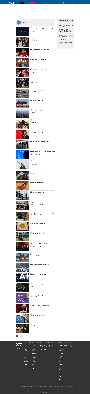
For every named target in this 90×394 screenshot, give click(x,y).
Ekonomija (25, 346)
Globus (31, 58)
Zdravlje (49, 343)
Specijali (48, 382)
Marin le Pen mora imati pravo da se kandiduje (39, 305)
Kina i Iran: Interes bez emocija (36, 100)
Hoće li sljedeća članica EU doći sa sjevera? (39, 90)
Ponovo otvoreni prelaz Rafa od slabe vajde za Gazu (40, 120)
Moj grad (61, 342)
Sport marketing (34, 368)
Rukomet (33, 352)
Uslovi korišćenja (37, 386)
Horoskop (49, 352)
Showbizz (45, 349)
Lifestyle (49, 342)
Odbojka (33, 360)
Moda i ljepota (49, 346)
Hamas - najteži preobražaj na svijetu (37, 233)
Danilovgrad (61, 353)
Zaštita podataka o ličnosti (55, 388)
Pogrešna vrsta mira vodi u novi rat (37, 202)
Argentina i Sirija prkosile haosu (36, 172)
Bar (59, 346)
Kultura (25, 349)
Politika (25, 343)
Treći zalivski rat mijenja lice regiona (37, 110)
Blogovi (39, 382)
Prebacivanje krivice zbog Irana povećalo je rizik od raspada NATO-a (42, 80)
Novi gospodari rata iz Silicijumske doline (38, 59)
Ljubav (49, 350)
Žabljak (60, 379)
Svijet (41, 342)
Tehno (25, 357)
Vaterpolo (34, 353)
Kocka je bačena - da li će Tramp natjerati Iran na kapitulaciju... (40, 244)
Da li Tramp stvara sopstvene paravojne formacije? (40, 141)
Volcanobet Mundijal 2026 (34, 345)
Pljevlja (60, 369)
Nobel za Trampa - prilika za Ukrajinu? (37, 223)
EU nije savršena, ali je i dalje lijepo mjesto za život (40, 295)
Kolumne (57, 342)
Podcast (25, 350)
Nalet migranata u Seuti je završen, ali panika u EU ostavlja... (42, 39)
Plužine (60, 368)
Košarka (33, 349)
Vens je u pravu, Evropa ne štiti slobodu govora (39, 284)
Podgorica (61, 343)
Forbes (30, 342)
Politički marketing (71, 347)
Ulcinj (60, 376)
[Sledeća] (21, 336)
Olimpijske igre (34, 358)
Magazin (38, 342)
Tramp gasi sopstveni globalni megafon (38, 315)
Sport (33, 342)
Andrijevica (61, 345)
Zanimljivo (45, 345)
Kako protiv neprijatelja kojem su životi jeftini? (39, 264)
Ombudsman (26, 360)
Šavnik (60, 372)
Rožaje (60, 371)
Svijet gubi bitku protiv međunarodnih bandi (39, 325)
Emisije (53, 345)
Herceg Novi (60, 357)
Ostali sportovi (33, 355)
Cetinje (60, 352)
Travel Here (65, 345)
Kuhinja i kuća (49, 349)
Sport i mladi (33, 365)
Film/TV (45, 346)
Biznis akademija (25, 354)
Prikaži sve (65, 46)
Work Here (65, 343)
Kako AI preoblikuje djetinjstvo (36, 182)
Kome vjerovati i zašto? (63, 39)
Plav (60, 365)
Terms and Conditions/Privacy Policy (36, 388)
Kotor (60, 360)
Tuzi (60, 375)
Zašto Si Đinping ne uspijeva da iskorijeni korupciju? (41, 131)
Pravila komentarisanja (44, 386)
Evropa (31, 27)
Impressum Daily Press (52, 386)
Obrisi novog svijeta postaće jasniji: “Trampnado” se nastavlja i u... (41, 162)
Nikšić (60, 362)
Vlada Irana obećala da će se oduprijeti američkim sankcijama (66, 36)
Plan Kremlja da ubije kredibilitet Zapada (38, 213)
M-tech (25, 356)
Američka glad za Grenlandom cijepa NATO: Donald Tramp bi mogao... (42, 152)
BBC (51, 382)
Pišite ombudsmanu (20, 386)
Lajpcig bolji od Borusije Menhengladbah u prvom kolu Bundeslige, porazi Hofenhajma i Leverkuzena (65, 31)
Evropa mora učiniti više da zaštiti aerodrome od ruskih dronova (41, 29)
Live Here (65, 346)
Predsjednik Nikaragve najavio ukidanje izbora (39, 49)
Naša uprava (26, 364)
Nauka (25, 358)
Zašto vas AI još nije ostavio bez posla (38, 274)
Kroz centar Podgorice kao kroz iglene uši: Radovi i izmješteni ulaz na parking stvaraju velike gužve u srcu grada (66, 25)
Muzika (45, 343)
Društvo (25, 345)
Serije (53, 346)
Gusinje (60, 354)
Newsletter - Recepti (46, 388)
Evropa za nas (42, 349)
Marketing (72, 342)
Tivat (60, 373)
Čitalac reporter (70, 386)
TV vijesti (53, 343)
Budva (60, 350)
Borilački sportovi (33, 362)
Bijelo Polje (61, 349)
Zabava (45, 342)
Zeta (60, 377)
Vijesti (25, 342)
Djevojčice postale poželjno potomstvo (38, 254)
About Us (61, 388)
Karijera (28, 388)
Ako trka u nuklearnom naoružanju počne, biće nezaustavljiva (40, 70)
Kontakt (65, 386)
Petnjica (60, 364)
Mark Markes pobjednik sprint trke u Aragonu (65, 43)
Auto (24, 352)
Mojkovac (60, 361)
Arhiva (43, 382)
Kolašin (60, 358)
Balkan (41, 343)
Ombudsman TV (26, 362)
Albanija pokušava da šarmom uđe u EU (38, 192)
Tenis (33, 350)
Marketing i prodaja (60, 386)
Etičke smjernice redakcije (28, 386)
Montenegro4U (66, 342)
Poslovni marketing (71, 344)
